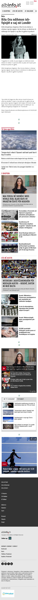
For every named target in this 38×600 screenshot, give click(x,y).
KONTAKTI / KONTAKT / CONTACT (9, 546)
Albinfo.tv (3, 505)
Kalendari (3, 508)
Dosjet (3, 522)
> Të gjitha (32, 391)
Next (35, 439)
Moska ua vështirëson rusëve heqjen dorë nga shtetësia (17, 158)
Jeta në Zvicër (4, 482)
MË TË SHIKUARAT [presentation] (9, 399)
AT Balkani (3, 499)
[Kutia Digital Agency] (10, 538)
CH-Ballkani (4, 496)
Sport (2, 511)
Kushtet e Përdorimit (6, 556)
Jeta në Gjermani (5, 485)
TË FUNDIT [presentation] (20, 399)
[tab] (9, 399)
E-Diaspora (6, 11)
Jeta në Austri (17, 11)
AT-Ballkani (29, 11)
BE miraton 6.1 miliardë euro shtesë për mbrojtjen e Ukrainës (18, 163)
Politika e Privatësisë (6, 554)
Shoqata (3, 519)
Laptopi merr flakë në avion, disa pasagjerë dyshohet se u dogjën (17, 167)
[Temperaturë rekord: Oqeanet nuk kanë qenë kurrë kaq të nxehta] (19, 140)
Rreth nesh (4, 549)
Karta (2, 551)
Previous (31, 439)
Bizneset (3, 516)
